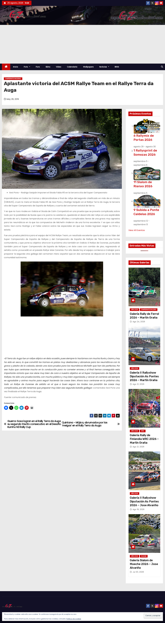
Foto (26, 67)
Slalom (143, 556)
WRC (142, 431)
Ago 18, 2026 (138, 509)
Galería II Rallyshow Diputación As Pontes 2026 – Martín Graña (144, 376)
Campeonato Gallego (148, 310)
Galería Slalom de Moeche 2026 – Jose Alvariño (144, 564)
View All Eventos (136, 230)
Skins (48, 67)
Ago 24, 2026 (139, 321)
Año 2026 (134, 310)
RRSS (117, 67)
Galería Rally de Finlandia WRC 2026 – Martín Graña (144, 439)
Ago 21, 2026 (138, 384)
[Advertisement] (82, 44)
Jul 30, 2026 (138, 572)
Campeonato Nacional (13, 79)
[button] (162, 66)
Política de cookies (73, 619)
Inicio (15, 67)
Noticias (103, 67)
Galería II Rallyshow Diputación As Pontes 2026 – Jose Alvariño (144, 501)
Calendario (72, 67)
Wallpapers (88, 67)
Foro (38, 67)
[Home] (6, 67)
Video (58, 67)
